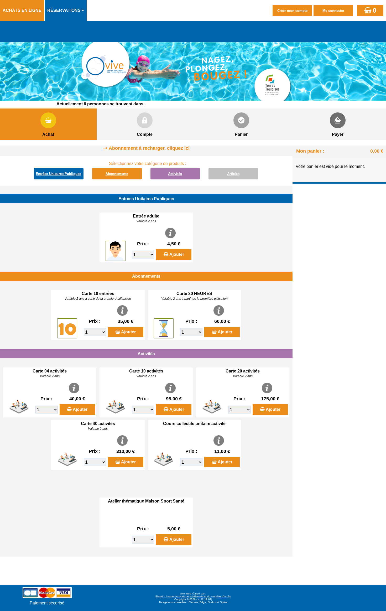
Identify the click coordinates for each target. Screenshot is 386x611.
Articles (233, 174)
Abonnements (117, 174)
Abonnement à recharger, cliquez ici (149, 148)
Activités (175, 174)
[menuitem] (22, 10)
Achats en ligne (22, 10)
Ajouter (176, 254)
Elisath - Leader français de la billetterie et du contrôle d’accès (193, 596)
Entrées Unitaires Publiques (58, 174)
